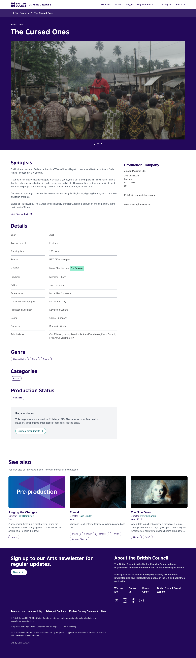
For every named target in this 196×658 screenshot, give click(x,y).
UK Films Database (40, 4)
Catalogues (165, 4)
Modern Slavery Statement (83, 611)
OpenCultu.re (24, 643)
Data (103, 611)
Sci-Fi (147, 537)
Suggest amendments (29, 431)
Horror (14, 537)
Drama (46, 359)
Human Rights (19, 359)
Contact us (133, 590)
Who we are (118, 590)
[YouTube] (141, 600)
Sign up (17, 572)
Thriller (115, 534)
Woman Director (79, 539)
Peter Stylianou (148, 516)
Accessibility (35, 611)
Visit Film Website (20, 214)
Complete (17, 398)
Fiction (16, 378)
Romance (102, 534)
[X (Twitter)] (116, 600)
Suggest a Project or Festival (140, 4)
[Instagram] (125, 600)
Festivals (180, 4)
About (118, 4)
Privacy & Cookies (56, 611)
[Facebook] (133, 600)
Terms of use (18, 611)
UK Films (106, 4)
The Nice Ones (141, 512)
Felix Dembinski (26, 516)
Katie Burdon (85, 516)
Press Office (145, 590)
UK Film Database (20, 13)
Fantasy (88, 534)
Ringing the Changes (22, 512)
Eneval (74, 512)
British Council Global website (169, 590)
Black (34, 359)
